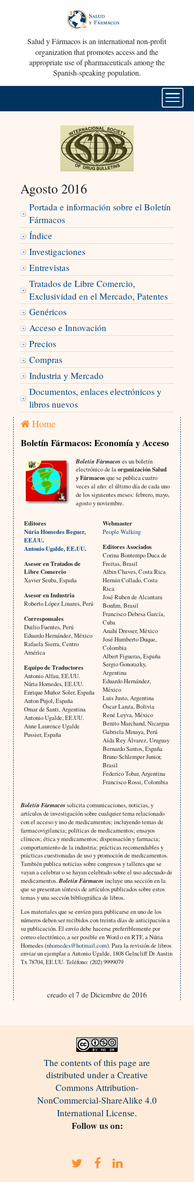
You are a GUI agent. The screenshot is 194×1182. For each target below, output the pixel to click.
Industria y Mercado (66, 375)
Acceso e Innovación (67, 327)
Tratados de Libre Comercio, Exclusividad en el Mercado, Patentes (98, 290)
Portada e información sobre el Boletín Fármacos (100, 213)
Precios (42, 343)
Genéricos (47, 311)
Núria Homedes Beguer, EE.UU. (55, 535)
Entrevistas (49, 267)
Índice (40, 235)
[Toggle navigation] (173, 98)
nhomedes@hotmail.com (77, 945)
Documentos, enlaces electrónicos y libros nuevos (95, 398)
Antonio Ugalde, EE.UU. (55, 548)
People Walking (122, 531)
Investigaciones (57, 251)
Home (43, 423)
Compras (45, 359)
